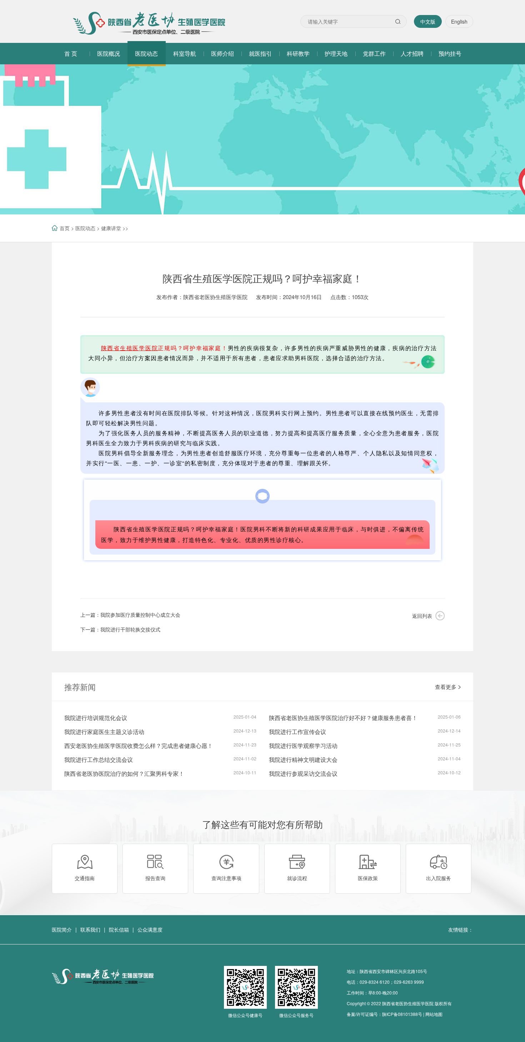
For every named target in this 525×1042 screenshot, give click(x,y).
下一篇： (120, 629)
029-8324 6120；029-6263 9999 (392, 982)
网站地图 (433, 1014)
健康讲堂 (111, 228)
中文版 (427, 21)
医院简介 (62, 929)
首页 (65, 228)
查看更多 (445, 686)
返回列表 (422, 615)
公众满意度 (150, 929)
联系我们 (90, 929)
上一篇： (130, 614)
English (459, 21)
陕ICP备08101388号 (402, 1014)
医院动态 (85, 228)
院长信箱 (119, 929)
